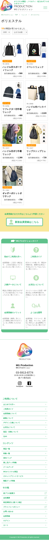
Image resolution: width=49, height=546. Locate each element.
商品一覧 (6, 449)
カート (5, 525)
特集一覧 (6, 453)
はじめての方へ (9, 404)
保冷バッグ (7, 458)
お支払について (9, 427)
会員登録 (6, 516)
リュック (24, 15)
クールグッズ (8, 467)
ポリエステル (35, 15)
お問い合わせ (8, 511)
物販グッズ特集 (9, 481)
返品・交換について (10, 432)
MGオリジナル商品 (10, 472)
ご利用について (10, 399)
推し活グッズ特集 (10, 462)
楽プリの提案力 (9, 493)
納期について (8, 418)
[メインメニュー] (45, 8)
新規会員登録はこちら (27, 222)
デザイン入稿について (11, 423)
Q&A (5, 436)
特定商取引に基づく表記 (12, 502)
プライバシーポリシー (11, 507)
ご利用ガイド (8, 409)
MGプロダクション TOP (9, 15)
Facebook (29, 386)
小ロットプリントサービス (13, 476)
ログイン (6, 520)
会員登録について (10, 413)
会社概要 (6, 498)
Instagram (19, 386)
